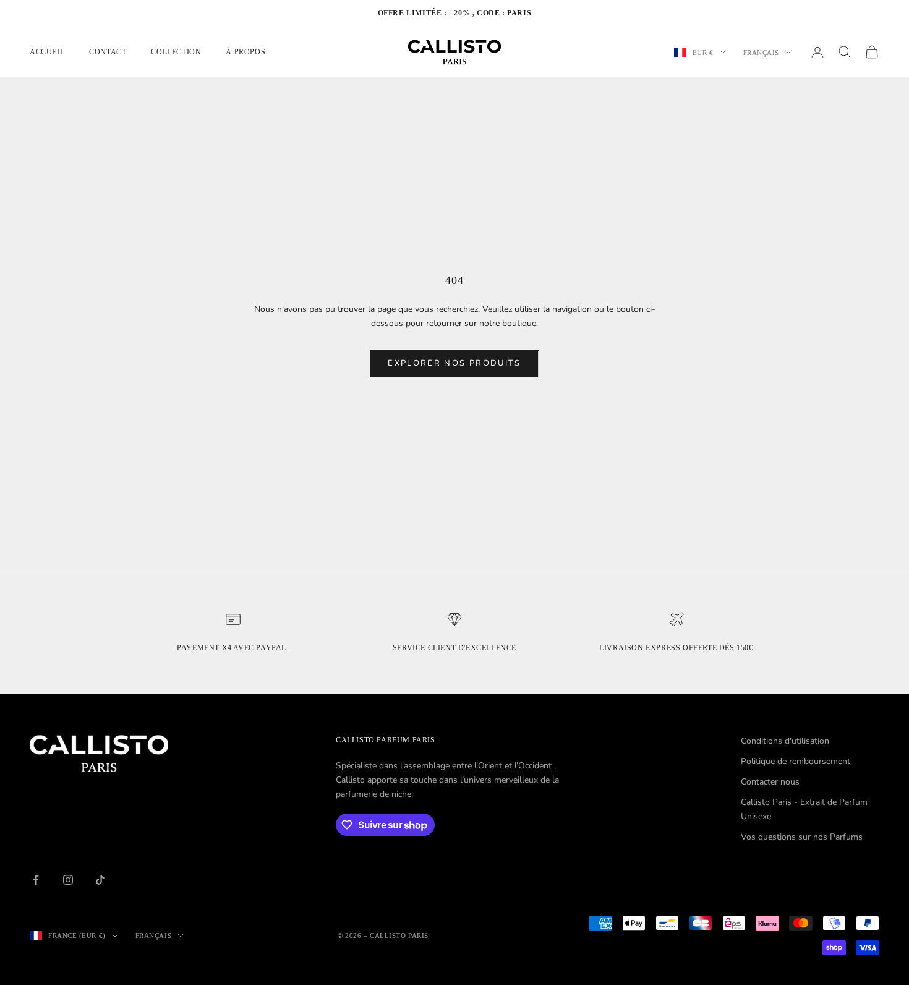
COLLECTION (176, 52)
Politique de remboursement (795, 761)
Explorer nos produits (454, 363)
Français (761, 52)
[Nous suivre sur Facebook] (36, 880)
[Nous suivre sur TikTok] (100, 880)
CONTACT (107, 52)
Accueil (47, 52)
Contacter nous (770, 782)
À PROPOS (245, 52)
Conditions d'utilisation (785, 741)
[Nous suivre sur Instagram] (68, 880)
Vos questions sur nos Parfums (802, 837)
